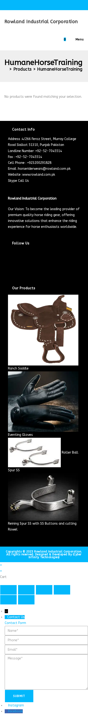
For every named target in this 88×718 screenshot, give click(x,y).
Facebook (15, 711)
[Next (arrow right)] (26, 600)
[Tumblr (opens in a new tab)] (55, 4)
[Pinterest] (9, 276)
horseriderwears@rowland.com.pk (44, 169)
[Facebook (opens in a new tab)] (34, 4)
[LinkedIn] (9, 270)
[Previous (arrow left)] (8, 600)
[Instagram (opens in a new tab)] (44, 4)
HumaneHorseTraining (60, 69)
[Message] (46, 672)
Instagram (16, 705)
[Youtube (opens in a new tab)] (60, 4)
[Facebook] (9, 259)
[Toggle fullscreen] (26, 590)
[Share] (44, 590)
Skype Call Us (18, 181)
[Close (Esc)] (62, 590)
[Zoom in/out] (8, 590)
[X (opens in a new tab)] (28, 4)
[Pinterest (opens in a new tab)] (39, 4)
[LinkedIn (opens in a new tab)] (50, 4)
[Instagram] (9, 265)
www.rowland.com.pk (38, 175)
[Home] (6, 69)
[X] (9, 253)
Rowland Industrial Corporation (41, 21)
